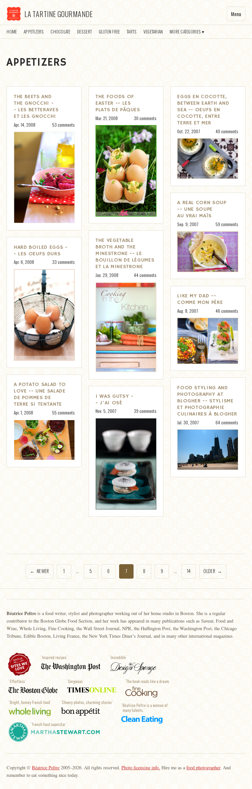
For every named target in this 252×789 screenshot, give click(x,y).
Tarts (131, 31)
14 (189, 570)
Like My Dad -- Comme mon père (200, 299)
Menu (236, 14)
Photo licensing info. (140, 767)
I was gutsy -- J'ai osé (114, 399)
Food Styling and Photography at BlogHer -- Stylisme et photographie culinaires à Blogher (207, 401)
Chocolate (60, 31)
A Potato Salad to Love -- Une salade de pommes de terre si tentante (40, 394)
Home (12, 31)
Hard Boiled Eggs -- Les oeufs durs (41, 250)
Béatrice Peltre (45, 767)
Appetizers (34, 31)
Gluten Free (109, 31)
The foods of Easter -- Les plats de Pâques (117, 103)
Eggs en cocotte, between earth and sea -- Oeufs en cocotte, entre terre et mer (203, 110)
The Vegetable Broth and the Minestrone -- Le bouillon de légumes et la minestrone (124, 253)
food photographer (203, 767)
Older (212, 570)
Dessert (84, 31)
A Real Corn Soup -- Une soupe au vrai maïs (201, 209)
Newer (39, 570)
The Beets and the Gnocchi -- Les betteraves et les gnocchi (36, 107)
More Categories (185, 31)
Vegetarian (153, 31)
